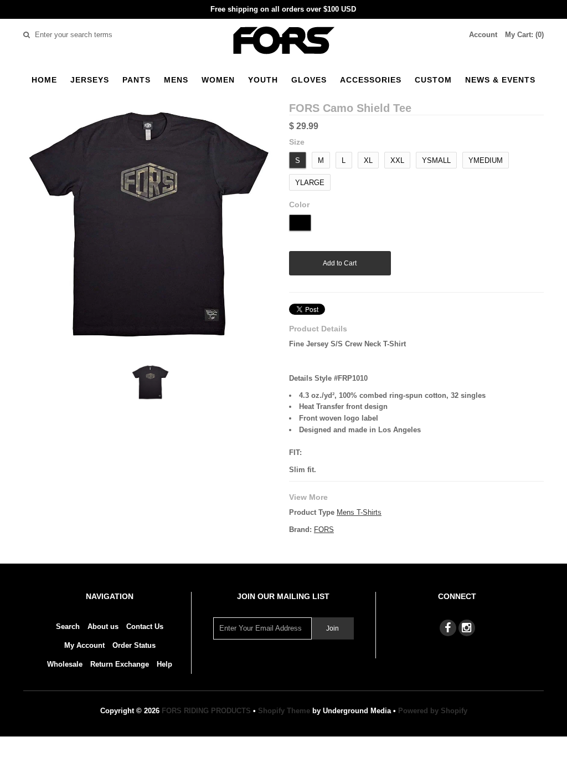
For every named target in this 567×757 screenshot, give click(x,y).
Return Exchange (119, 664)
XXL (397, 160)
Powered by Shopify (432, 711)
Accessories (370, 79)
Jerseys (89, 79)
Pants (136, 79)
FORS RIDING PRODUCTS (206, 711)
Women (218, 79)
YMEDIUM (485, 160)
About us (102, 626)
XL (368, 160)
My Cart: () (524, 34)
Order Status (134, 645)
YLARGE (309, 182)
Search (68, 626)
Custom (433, 79)
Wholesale (65, 664)
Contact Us (144, 626)
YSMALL (436, 160)
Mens (176, 79)
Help (164, 664)
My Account (84, 645)
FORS (324, 529)
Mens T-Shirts (359, 512)
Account (483, 34)
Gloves (309, 79)
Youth (263, 79)
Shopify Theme (284, 711)
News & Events (500, 79)
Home (44, 79)
